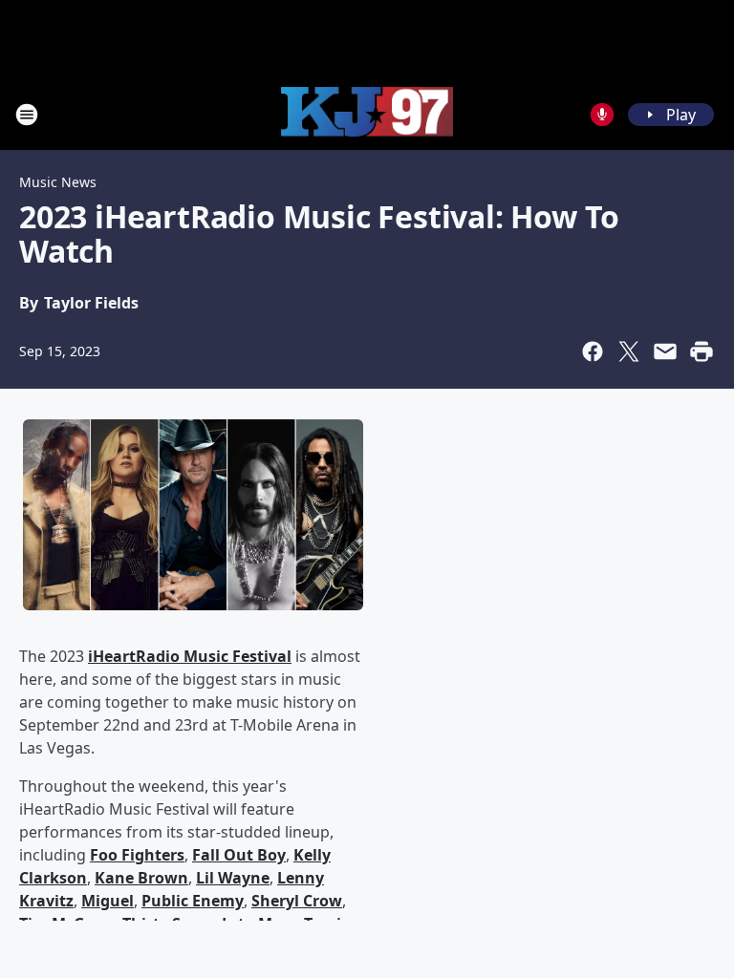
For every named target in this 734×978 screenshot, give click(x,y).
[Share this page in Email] (665, 351)
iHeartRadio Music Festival (189, 656)
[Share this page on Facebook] (592, 351)
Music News (58, 182)
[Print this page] (701, 351)
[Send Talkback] (602, 114)
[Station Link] (367, 114)
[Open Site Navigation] (26, 114)
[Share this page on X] (628, 351)
